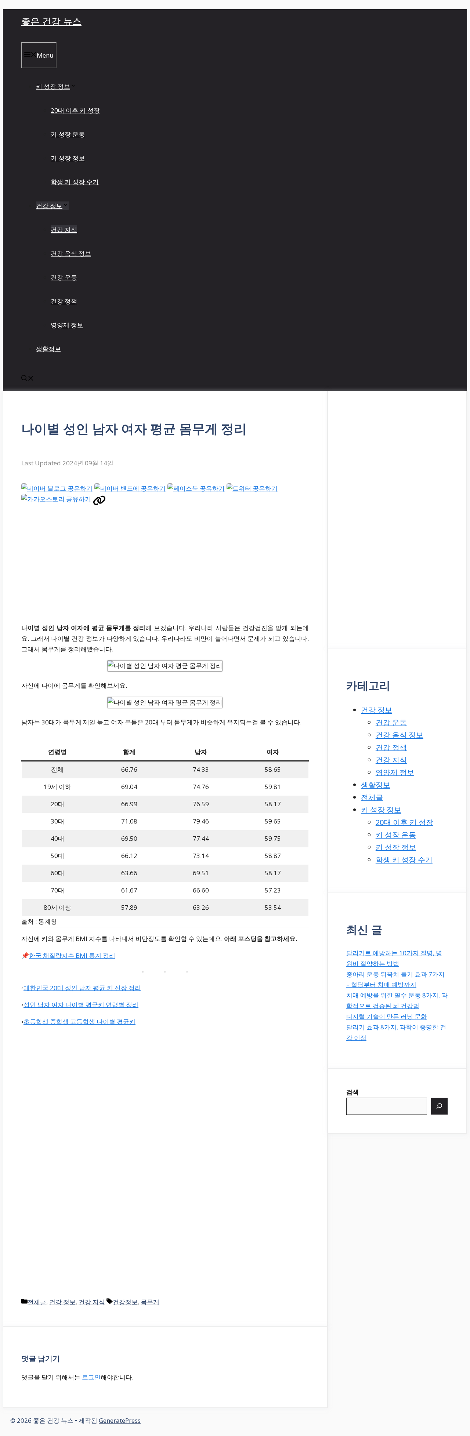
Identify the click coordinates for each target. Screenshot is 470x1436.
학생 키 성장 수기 (75, 182)
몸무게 (150, 1302)
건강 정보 (49, 205)
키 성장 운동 (68, 134)
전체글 (37, 1302)
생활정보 (48, 349)
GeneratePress (120, 1420)
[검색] (439, 1106)
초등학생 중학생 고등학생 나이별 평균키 (79, 1021)
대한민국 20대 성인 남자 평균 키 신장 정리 (82, 988)
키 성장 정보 (53, 86)
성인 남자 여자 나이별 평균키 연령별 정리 (81, 1004)
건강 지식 (64, 229)
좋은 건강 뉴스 (51, 21)
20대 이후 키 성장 (75, 110)
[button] (27, 379)
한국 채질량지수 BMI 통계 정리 (72, 955)
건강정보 (125, 1302)
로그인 (91, 1377)
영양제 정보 (67, 325)
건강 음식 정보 (71, 253)
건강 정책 (64, 301)
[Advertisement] (153, 565)
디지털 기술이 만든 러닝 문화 (386, 1016)
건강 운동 (64, 277)
